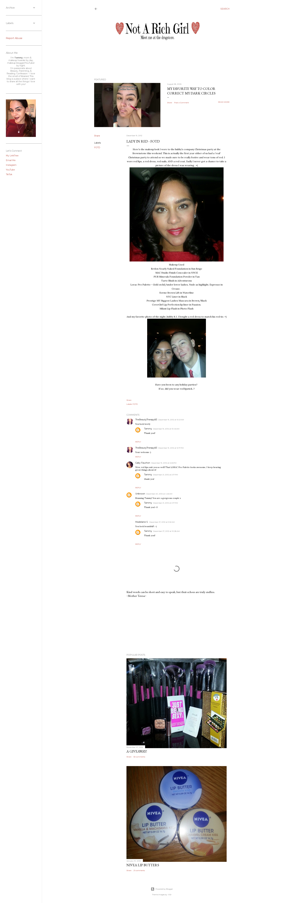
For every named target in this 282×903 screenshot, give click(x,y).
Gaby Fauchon (142, 463)
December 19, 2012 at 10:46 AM (166, 429)
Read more (224, 102)
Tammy (148, 428)
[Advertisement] (176, 625)
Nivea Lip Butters (142, 865)
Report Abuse (14, 38)
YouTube (10, 169)
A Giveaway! (136, 751)
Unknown (140, 493)
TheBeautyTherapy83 (146, 419)
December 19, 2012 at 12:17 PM (171, 448)
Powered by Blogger (164, 889)
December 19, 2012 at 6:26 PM (163, 463)
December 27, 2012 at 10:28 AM (166, 531)
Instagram (11, 165)
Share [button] (169, 102)
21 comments (139, 870)
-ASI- (170, 894)
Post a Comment (181, 102)
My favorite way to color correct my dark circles (191, 90)
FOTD (97, 147)
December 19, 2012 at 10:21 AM (171, 420)
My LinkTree (12, 155)
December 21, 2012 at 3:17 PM (165, 475)
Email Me (11, 160)
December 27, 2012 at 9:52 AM (162, 522)
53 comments (139, 757)
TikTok (9, 174)
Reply (138, 442)
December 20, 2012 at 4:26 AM (159, 494)
